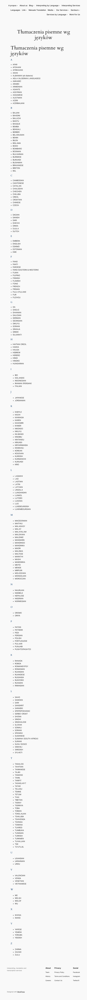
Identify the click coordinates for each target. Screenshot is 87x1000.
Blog (31, 5)
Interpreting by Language (47, 5)
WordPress (21, 992)
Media (50, 10)
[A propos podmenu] (17, 5)
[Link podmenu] (26, 10)
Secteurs (75, 10)
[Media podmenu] (54, 10)
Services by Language (56, 14)
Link (23, 10)
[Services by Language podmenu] (67, 14)
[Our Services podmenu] (68, 10)
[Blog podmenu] (33, 5)
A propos (12, 5)
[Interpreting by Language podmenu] (59, 5)
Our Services (61, 10)
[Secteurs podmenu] (79, 10)
